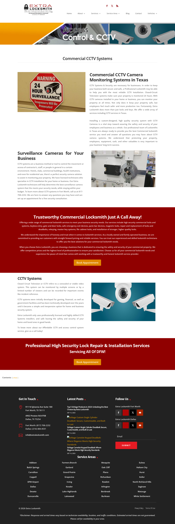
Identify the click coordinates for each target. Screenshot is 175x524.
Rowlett (105, 482)
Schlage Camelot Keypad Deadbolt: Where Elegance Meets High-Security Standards (84, 448)
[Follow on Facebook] (107, 6)
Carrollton (33, 472)
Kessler (69, 486)
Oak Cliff (106, 467)
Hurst (142, 472)
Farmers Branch (69, 462)
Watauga (142, 491)
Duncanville (33, 496)
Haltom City (141, 467)
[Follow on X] (112, 6)
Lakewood (69, 496)
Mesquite (105, 462)
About (80, 14)
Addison (33, 462)
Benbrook (105, 491)
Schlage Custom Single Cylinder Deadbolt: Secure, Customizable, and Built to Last (87, 428)
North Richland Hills (142, 482)
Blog (128, 14)
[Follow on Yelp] (126, 413)
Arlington (105, 486)
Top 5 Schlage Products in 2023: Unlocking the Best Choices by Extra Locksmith (87, 408)
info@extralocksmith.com (37, 435)
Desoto (33, 491)
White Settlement (142, 496)
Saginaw (142, 486)
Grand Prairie (69, 472)
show (15, 378)
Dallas (33, 486)
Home (69, 14)
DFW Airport (33, 482)
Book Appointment (87, 262)
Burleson (105, 496)
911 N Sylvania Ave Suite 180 (38, 407)
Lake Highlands (69, 491)
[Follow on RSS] (117, 6)
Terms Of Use (150, 508)
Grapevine (69, 477)
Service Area (112, 14)
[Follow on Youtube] (140, 413)
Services (94, 14)
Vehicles (151, 14)
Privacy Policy (139, 508)
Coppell (33, 477)
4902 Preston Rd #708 (35, 415)
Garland (69, 467)
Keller (142, 477)
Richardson (105, 477)
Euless (142, 462)
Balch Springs (33, 467)
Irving (69, 482)
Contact (138, 14)
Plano (105, 472)
